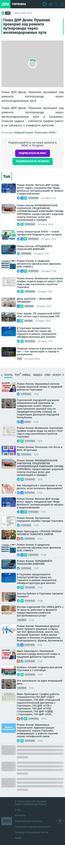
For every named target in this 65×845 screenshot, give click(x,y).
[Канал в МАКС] (44, 4)
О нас (18, 809)
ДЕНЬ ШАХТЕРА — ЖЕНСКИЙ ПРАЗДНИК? (34, 300)
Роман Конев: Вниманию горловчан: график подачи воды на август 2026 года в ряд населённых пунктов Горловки (40, 283)
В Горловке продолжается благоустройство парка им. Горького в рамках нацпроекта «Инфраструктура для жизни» (36, 332)
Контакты (20, 815)
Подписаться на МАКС (32, 153)
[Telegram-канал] (50, 4)
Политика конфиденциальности (33, 826)
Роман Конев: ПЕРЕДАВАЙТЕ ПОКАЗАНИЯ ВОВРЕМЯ (34, 248)
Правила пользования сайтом (31, 832)
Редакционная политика (28, 821)
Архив (18, 838)
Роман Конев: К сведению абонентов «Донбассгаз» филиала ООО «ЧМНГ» (39, 263)
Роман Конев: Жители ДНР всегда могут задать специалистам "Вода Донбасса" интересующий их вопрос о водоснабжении (40, 189)
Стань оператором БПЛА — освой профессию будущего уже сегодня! (39, 233)
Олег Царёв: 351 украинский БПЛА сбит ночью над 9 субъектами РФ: (38, 315)
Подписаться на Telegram (32, 161)
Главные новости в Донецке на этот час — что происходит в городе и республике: (39, 351)
